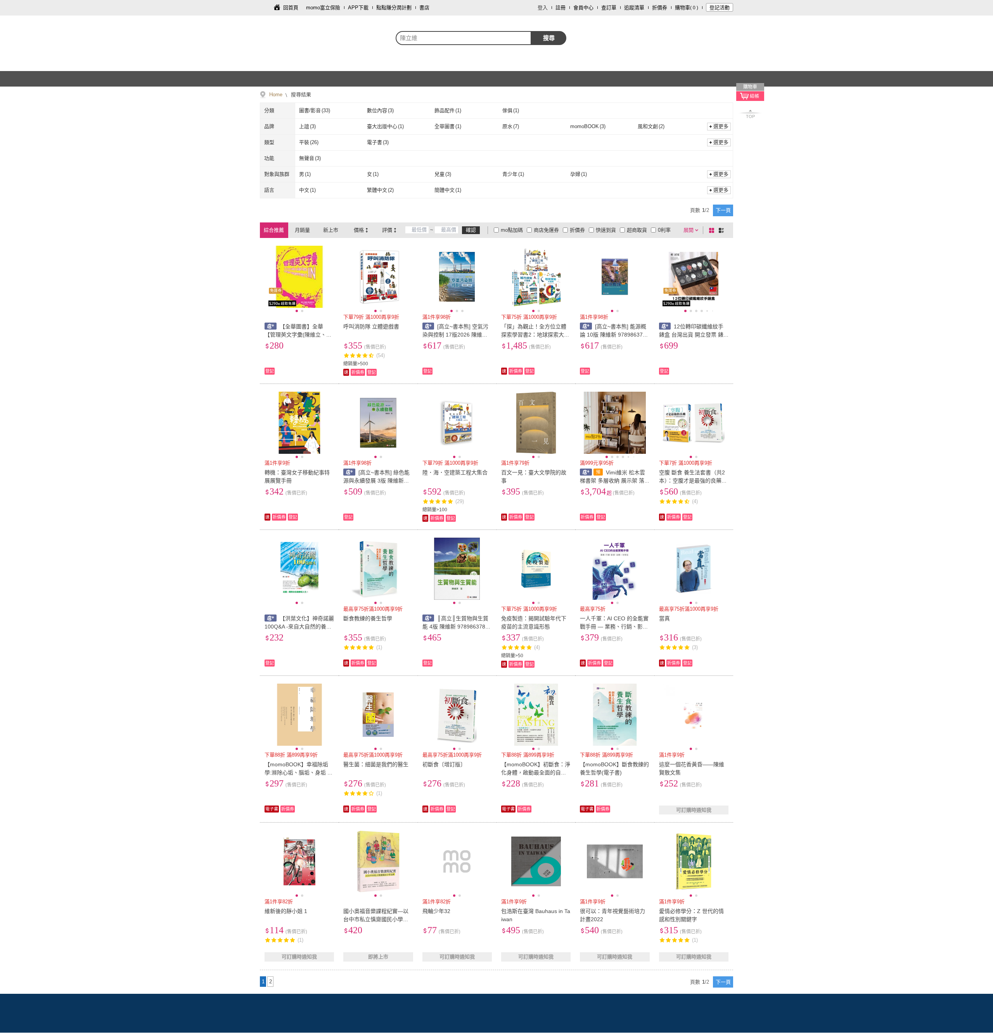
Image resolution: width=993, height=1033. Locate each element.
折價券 (659, 7)
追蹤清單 (634, 7)
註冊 (560, 7)
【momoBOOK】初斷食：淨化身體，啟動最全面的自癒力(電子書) (535, 772)
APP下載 (358, 7)
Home (275, 94)
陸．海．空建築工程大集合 (455, 472)
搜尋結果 (300, 94)
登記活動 (719, 7)
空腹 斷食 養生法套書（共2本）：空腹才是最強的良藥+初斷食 (692, 480)
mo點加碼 (512, 230)
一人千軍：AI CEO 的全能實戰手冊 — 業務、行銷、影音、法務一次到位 (614, 626)
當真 (664, 618)
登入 (543, 7)
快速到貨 (606, 230)
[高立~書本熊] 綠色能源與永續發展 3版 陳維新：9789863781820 (377, 480)
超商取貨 (637, 230)
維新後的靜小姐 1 (286, 911)
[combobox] (463, 38)
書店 (424, 7)
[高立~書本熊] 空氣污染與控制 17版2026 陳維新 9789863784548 (455, 334)
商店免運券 (546, 230)
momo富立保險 (323, 7)
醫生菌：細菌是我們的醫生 (375, 764)
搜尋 (549, 38)
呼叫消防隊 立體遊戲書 (371, 326)
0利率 (664, 230)
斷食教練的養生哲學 (367, 618)
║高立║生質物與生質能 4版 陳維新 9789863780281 (456, 626)
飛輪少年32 (436, 911)
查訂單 (608, 7)
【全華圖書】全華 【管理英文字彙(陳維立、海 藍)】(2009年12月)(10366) (298, 334)
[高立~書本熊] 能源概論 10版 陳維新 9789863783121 (614, 334)
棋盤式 (713, 230)
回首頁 (290, 7)
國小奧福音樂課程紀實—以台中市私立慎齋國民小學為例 (375, 919)
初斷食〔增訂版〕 (444, 764)
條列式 (723, 230)
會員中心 (583, 7)
